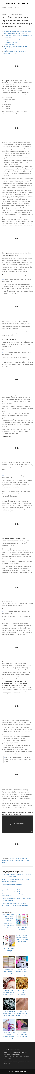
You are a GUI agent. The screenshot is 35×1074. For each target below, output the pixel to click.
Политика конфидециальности (12, 1054)
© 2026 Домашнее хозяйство (12, 1049)
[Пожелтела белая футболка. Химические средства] (22, 925)
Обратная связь (8, 1060)
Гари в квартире (18, 860)
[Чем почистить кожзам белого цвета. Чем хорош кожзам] (9, 967)
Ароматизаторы (9, 44)
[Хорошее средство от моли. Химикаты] (22, 937)
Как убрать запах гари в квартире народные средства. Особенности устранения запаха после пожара (17, 48)
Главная (4, 7)
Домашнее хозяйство (17, 3)
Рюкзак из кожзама (21, 858)
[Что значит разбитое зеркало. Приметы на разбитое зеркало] (9, 1009)
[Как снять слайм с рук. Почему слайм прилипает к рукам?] (22, 1030)
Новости (10, 7)
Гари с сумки (11, 858)
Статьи (17, 7)
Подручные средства (11, 42)
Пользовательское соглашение (18, 1052)
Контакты (6, 1052)
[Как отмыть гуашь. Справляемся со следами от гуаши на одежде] (9, 920)
